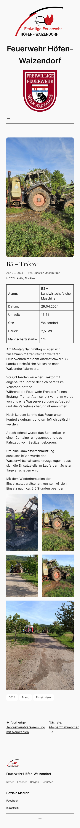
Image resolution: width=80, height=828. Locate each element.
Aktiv (20, 278)
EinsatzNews (44, 697)
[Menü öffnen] (8, 117)
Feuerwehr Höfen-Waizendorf (28, 774)
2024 (12, 278)
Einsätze (30, 278)
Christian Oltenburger (46, 272)
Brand (25, 697)
